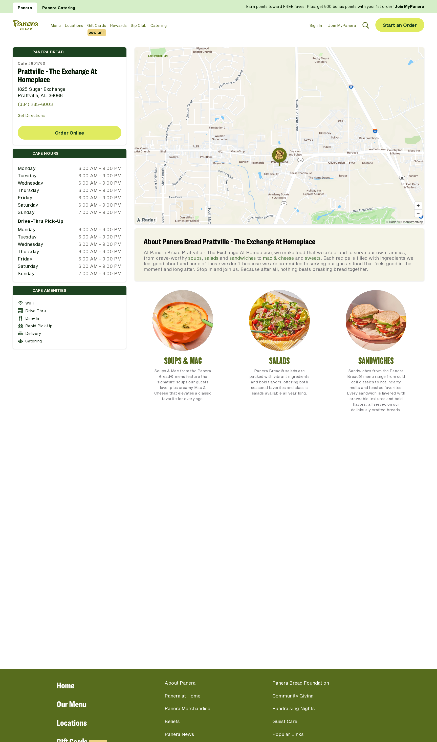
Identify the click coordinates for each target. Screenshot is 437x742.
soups (195, 258)
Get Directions (31, 115)
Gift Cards (96, 25)
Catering (158, 25)
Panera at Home (182, 696)
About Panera (180, 683)
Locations (74, 25)
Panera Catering (58, 7)
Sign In (316, 25)
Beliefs (172, 721)
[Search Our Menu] (366, 25)
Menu (56, 25)
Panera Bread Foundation (300, 683)
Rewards (118, 25)
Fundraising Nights (293, 708)
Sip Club (138, 25)
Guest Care (284, 721)
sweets (313, 258)
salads (211, 258)
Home (66, 685)
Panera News (179, 734)
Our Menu (71, 704)
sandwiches (242, 258)
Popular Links (288, 734)
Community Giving (293, 696)
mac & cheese (278, 258)
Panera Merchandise (187, 708)
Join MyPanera (342, 25)
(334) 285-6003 (35, 104)
